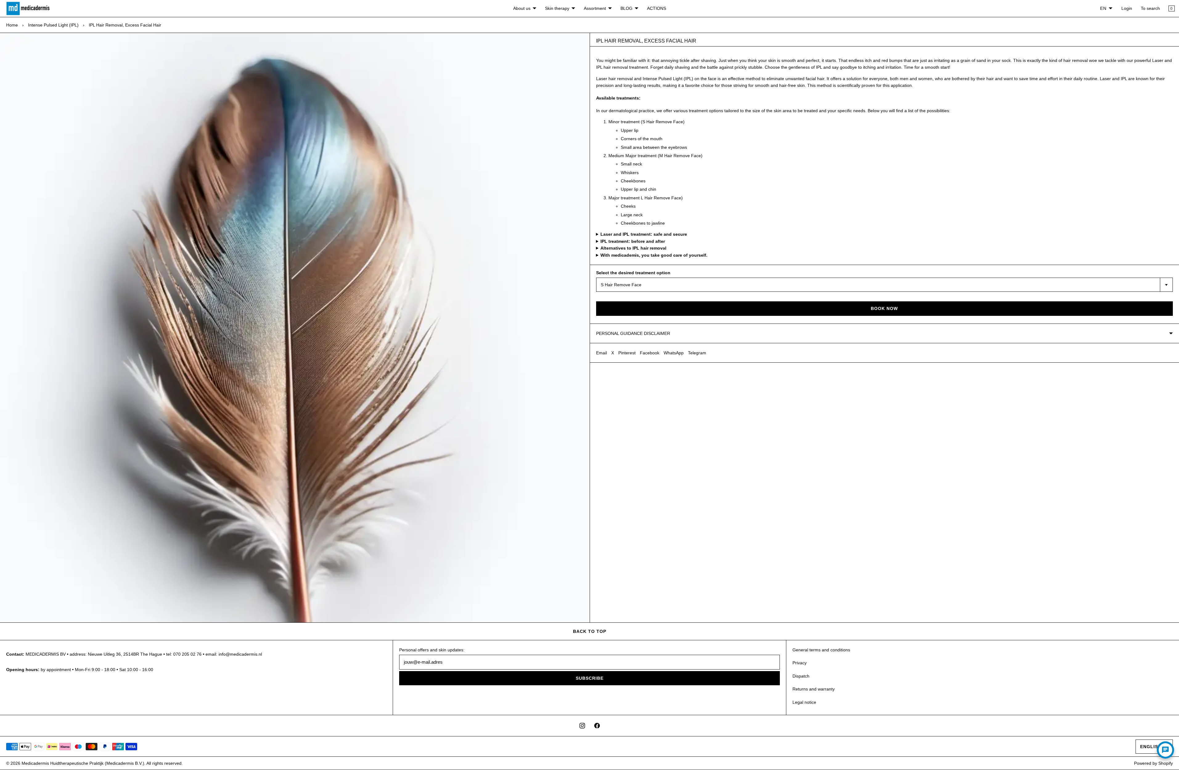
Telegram (697, 352)
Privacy (799, 662)
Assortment (595, 8)
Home (12, 24)
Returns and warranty (813, 688)
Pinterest (627, 352)
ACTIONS (656, 8)
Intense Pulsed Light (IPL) (53, 24)
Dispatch (800, 676)
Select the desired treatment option (633, 272)
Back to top (589, 631)
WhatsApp (674, 352)
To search (1150, 8)
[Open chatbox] (1165, 750)
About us (521, 8)
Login (1126, 8)
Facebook (649, 352)
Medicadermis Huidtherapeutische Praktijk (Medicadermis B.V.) (83, 763)
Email (601, 352)
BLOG (626, 8)
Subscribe (590, 678)
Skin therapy (557, 8)
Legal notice (804, 702)
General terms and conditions (821, 649)
